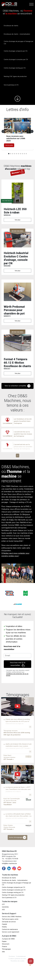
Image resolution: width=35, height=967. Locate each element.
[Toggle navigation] (31, 4)
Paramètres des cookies (17, 961)
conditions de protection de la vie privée (17, 675)
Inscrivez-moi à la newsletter (12, 648)
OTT (4, 520)
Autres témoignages (16, 837)
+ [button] (17, 456)
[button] (31, 131)
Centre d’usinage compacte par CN (15, 51)
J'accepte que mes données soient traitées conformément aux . (17, 673)
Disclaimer (12, 956)
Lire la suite (9, 145)
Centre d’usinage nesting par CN (14, 68)
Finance (4, 946)
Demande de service (9, 922)
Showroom (5, 944)
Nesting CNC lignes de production (15, 76)
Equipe (4, 941)
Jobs (3, 952)
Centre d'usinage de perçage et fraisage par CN (18, 42)
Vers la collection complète (16, 386)
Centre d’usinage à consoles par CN (16, 59)
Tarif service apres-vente (10, 919)
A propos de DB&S (8, 939)
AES (12, 520)
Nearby (4, 927)
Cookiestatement (21, 956)
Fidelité (4, 924)
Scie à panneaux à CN (11, 85)
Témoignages (6, 949)
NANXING (5, 907)
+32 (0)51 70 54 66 (11, 859)
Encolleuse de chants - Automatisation (17, 34)
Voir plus (17, 220)
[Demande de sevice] (31, 961)
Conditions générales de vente (17, 959)
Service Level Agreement (10, 932)
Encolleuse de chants (11, 26)
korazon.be (27, 965)
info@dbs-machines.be (9, 863)
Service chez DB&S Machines (11, 917)
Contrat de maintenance (10, 929)
